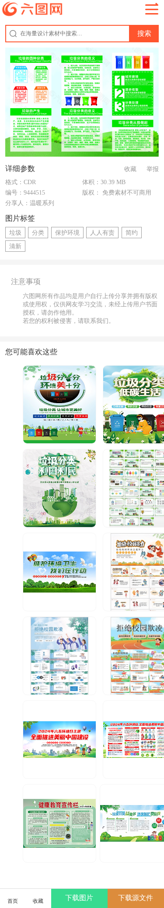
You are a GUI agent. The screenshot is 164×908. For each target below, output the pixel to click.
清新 (15, 246)
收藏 (130, 168)
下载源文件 (135, 897)
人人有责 (102, 232)
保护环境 (67, 232)
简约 (132, 232)
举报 (153, 168)
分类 (38, 232)
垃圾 (15, 232)
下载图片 (79, 897)
